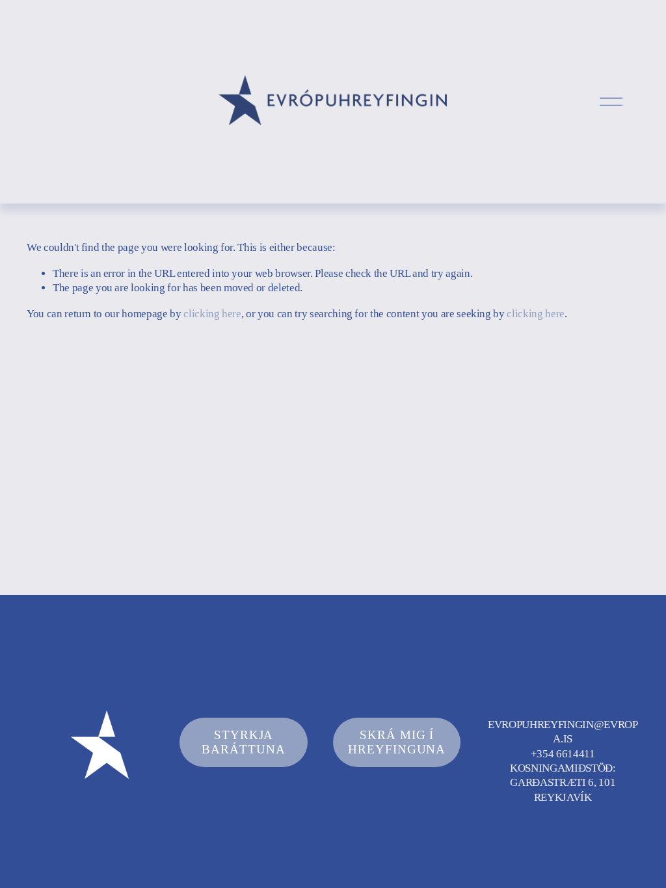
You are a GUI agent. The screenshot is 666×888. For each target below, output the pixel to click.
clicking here (212, 313)
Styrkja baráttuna (244, 742)
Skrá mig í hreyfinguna (397, 742)
